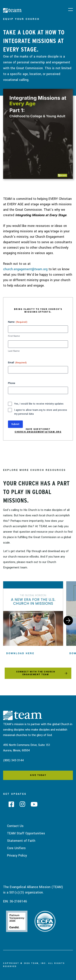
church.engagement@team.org (25, 269)
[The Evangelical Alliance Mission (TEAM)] (31, 11)
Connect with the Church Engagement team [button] (35, 673)
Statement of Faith (21, 840)
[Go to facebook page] (10, 805)
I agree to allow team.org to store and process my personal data (40, 412)
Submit (15, 424)
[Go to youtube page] (33, 805)
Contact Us (15, 826)
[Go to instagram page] (21, 805)
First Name (14, 336)
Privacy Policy (17, 855)
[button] (70, 10)
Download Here (20, 653)
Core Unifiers (16, 848)
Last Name (13, 351)
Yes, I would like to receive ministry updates (39, 404)
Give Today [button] (38, 775)
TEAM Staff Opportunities (26, 833)
